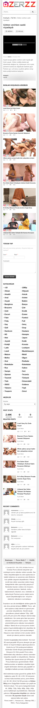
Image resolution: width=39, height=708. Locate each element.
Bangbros (7, 304)
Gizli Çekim (7, 329)
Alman (7, 291)
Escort (7, 314)
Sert (23, 371)
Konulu (24, 344)
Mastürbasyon (24, 351)
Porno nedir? (8, 700)
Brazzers (7, 308)
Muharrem (14, 527)
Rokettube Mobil (24, 366)
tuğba (13, 544)
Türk (6, 381)
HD (6, 334)
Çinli (6, 311)
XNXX (7, 384)
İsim (4, 254)
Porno (30, 606)
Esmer (24, 314)
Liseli (7, 351)
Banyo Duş (24, 305)
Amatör (7, 294)
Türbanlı (24, 378)
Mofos (7, 358)
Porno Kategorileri (22, 703)
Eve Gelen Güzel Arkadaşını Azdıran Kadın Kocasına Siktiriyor (25, 464)
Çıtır (23, 308)
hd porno (29, 596)
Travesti (7, 378)
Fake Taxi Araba (7, 319)
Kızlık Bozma (24, 342)
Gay (6, 324)
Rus (6, 368)
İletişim (28, 563)
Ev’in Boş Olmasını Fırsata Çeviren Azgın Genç (17, 208)
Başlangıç (9, 560)
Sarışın (7, 371)
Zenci (24, 391)
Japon (24, 338)
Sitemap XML (29, 700)
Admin (9, 56)
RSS (12, 703)
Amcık (24, 294)
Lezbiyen (24, 348)
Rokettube (7, 364)
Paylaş (20, 31)
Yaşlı (24, 388)
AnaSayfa (6, 18)
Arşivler (5, 401)
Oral (6, 361)
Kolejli (7, 344)
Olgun (24, 358)
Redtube (24, 361)
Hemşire (24, 334)
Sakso (24, 368)
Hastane (24, 331)
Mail (15, 254)
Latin (7, 348)
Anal (6, 298)
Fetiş (7, 321)
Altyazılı (24, 291)
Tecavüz (24, 374)
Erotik (24, 311)
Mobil (24, 354)
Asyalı (7, 301)
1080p (24, 288)
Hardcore (7, 331)
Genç (24, 324)
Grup (24, 328)
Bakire (24, 301)
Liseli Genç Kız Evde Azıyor (11, 108)
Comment (6, 261)
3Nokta (13, 519)
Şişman (7, 374)
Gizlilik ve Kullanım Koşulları (20, 561)
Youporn (7, 391)
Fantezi (24, 318)
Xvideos (24, 384)
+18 (6, 288)
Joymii (7, 341)
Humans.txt (19, 700)
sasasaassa (14, 510)
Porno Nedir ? (21, 560)
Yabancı (7, 388)
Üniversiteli (24, 381)
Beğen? (10, 31)
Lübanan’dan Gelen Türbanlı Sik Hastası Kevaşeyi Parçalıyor (24, 491)
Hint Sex (6, 339)
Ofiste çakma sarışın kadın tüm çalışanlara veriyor (18, 158)
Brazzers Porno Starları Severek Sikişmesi (16, 133)
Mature (7, 354)
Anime (24, 298)
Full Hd (13, 18)
